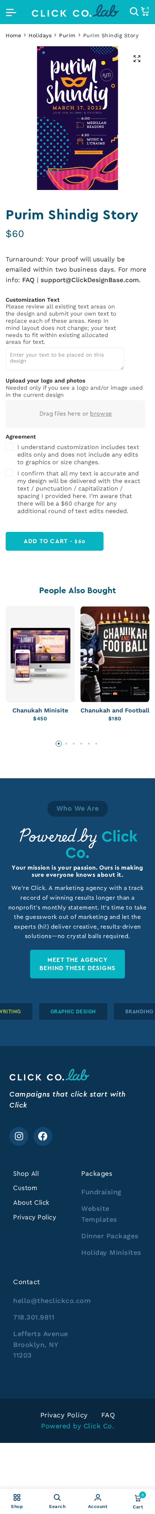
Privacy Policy (34, 1217)
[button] (59, 744)
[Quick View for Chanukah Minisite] (47, 694)
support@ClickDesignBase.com (90, 280)
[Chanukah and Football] (115, 654)
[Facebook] (42, 1136)
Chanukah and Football (115, 710)
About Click (31, 1202)
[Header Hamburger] (11, 12)
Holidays (40, 35)
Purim (67, 35)
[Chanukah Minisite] (40, 654)
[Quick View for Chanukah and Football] (121, 694)
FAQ (28, 280)
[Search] (134, 12)
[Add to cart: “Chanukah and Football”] (108, 694)
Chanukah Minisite (40, 710)
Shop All (26, 1173)
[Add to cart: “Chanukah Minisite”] (33, 694)
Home (13, 35)
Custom (25, 1188)
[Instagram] (18, 1136)
